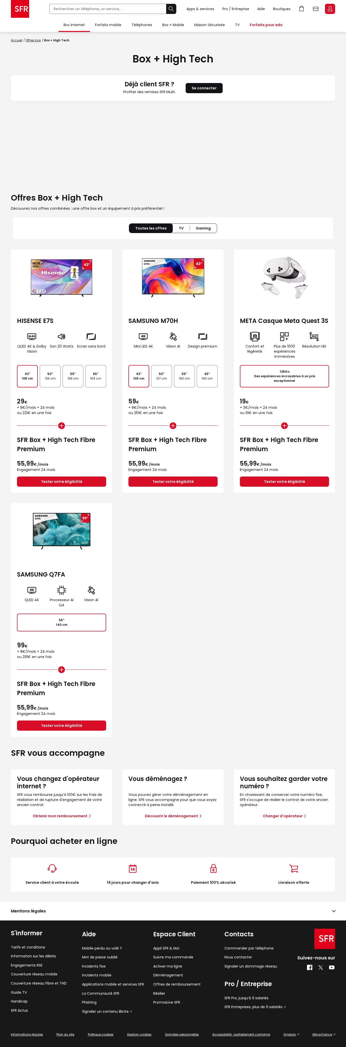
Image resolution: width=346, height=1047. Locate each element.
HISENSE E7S (35, 321)
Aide (261, 8)
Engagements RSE (27, 965)
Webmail (316, 9)
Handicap (19, 1001)
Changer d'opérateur (283, 816)
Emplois (290, 1034)
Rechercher (171, 9)
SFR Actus (19, 1010)
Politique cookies (100, 1034)
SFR (324, 939)
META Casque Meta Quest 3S (284, 321)
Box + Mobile (173, 24)
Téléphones (141, 24)
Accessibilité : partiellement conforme (241, 1034)
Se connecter (204, 88)
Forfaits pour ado (266, 24)
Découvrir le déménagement (171, 816)
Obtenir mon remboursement (60, 816)
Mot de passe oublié (100, 957)
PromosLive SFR (166, 1002)
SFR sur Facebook (310, 967)
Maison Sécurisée (209, 24)
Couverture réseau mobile (34, 974)
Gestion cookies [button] (139, 1034)
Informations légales (27, 1034)
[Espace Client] (329, 9)
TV (237, 24)
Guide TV (19, 992)
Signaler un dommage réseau (250, 966)
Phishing (89, 1002)
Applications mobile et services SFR (113, 984)
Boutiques (282, 8)
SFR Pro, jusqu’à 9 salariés (246, 998)
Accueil (16, 40)
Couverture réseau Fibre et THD (39, 983)
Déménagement (168, 975)
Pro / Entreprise (235, 8)
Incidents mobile (96, 975)
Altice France (322, 1034)
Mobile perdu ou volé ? (102, 948)
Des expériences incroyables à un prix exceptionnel (284, 376)
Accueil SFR (20, 9)
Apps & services (200, 8)
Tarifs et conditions (28, 947)
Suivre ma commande (173, 957)
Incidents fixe (94, 966)
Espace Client (330, 8)
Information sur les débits (33, 956)
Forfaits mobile (108, 24)
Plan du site (65, 1034)
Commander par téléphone (249, 948)
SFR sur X (321, 967)
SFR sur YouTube (332, 967)
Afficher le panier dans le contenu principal (302, 9)
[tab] (181, 228)
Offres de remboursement (177, 984)
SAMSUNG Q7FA (41, 574)
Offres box (33, 40)
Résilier (159, 993)
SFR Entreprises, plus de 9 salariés (253, 1007)
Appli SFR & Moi (166, 948)
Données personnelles (182, 1034)
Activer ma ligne (167, 966)
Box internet (74, 24)
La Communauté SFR (100, 993)
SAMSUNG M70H (153, 321)
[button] (173, 911)
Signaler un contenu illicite (105, 1011)
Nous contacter (238, 957)
